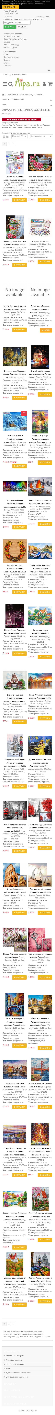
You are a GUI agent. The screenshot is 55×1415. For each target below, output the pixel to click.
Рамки (8, 1368)
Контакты (7, 66)
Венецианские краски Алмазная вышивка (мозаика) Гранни (14, 1022)
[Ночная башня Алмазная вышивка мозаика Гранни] (15, 616)
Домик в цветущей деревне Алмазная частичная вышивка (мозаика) (15, 1216)
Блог (4, 104)
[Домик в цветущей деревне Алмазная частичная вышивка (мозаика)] (15, 1199)
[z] (40, 227)
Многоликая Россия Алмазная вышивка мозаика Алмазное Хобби (15, 504)
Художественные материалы (18, 1373)
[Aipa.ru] (27, 83)
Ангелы (5, 125)
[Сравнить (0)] (49, 70)
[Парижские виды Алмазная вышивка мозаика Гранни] (40, 810)
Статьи (6, 63)
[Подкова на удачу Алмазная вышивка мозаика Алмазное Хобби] (15, 551)
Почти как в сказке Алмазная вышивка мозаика (13, 439)
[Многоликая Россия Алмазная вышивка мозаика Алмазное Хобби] (15, 486)
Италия (33, 125)
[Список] (7, 136)
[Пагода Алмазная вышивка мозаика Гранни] (15, 940)
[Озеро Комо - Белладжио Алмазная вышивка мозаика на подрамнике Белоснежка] (15, 1134)
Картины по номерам (15, 1356)
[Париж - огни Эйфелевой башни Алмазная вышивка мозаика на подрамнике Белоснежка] (40, 1134)
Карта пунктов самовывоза (15, 75)
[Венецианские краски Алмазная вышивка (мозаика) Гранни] (15, 1004)
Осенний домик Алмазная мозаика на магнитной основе (15, 1281)
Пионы (34, 128)
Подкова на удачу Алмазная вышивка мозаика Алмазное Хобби (15, 568)
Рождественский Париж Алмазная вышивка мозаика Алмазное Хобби (15, 763)
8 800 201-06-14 (10, 11)
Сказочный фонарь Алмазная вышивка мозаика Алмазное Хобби (40, 439)
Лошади (46, 125)
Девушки (19, 125)
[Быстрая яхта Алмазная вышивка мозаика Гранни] (40, 875)
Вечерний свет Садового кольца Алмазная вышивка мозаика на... (14, 374)
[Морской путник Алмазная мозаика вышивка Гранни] (15, 292)
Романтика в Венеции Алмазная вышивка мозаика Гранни (39, 309)
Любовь (5, 128)
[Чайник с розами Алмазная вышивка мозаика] (40, 162)
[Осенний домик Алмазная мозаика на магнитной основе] (15, 1264)
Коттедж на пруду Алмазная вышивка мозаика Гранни (39, 633)
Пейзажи (27, 128)
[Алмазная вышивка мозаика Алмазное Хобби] (15, 162)
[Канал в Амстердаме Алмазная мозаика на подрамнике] (40, 1004)
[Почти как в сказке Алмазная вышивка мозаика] (15, 421)
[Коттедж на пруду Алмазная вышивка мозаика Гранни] (40, 616)
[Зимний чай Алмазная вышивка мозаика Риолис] (40, 357)
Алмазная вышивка (14, 1360)
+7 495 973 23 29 (11, 14)
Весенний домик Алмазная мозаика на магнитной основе (40, 1216)
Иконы (26, 125)
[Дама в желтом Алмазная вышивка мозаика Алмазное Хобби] (40, 745)
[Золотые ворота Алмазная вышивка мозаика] (40, 1069)
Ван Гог (12, 125)
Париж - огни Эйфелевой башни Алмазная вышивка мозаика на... (40, 1151)
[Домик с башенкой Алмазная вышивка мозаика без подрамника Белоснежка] (15, 681)
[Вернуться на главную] (3, 95)
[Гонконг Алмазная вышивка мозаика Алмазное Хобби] (40, 486)
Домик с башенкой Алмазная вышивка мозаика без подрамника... (15, 698)
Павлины (13, 128)
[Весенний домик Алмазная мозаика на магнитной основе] (40, 1199)
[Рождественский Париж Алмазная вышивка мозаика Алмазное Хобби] (15, 745)
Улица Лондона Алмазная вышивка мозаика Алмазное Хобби (15, 827)
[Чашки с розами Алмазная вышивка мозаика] (15, 227)
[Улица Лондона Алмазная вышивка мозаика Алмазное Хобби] (15, 810)
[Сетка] (4, 136)
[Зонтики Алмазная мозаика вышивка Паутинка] (40, 1264)
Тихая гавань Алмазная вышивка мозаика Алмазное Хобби (40, 568)
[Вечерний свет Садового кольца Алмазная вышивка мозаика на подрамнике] (15, 357)
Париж (20, 128)
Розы (40, 128)
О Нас (6, 54)
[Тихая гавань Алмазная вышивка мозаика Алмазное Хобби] (40, 551)
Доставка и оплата (11, 57)
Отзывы (7, 60)
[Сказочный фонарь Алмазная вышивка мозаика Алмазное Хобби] (40, 421)
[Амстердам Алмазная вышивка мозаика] (15, 1069)
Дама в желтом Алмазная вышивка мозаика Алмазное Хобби (40, 763)
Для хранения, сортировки (17, 1377)
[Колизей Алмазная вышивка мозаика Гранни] (15, 875)
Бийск (9, 16)
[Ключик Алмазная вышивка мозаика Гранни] (40, 940)
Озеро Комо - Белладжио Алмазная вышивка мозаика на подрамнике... (15, 1151)
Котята (39, 125)
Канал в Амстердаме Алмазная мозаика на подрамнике (40, 1022)
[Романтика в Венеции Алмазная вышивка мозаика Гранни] (40, 292)
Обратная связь (10, 52)
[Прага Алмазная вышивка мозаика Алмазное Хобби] (40, 681)
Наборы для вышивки (15, 1364)
